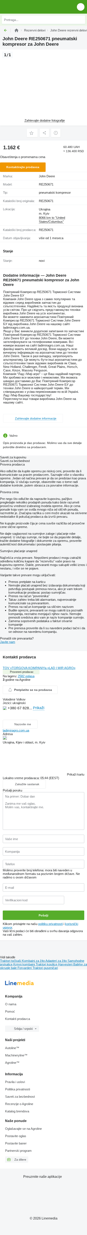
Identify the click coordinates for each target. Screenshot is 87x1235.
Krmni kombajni (24, 964)
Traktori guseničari (45, 968)
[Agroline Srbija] (27, 7)
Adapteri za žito (56, 961)
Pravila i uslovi (15, 1082)
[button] (80, 7)
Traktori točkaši (11, 961)
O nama (10, 1004)
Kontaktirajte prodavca (22, 167)
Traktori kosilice (47, 964)
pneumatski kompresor (55, 192)
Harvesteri (65, 964)
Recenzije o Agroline (19, 1104)
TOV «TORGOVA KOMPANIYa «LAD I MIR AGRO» (39, 668)
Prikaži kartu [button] (75, 774)
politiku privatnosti (50, 924)
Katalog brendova (17, 1111)
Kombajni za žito (33, 961)
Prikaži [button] (38, 708)
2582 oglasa (26, 676)
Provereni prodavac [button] (22, 671)
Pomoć (10, 1011)
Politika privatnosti (17, 1089)
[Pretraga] (81, 20)
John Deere (47, 176)
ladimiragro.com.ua (16, 730)
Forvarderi (25, 968)
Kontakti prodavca (17, 1019)
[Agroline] (16, 30)
